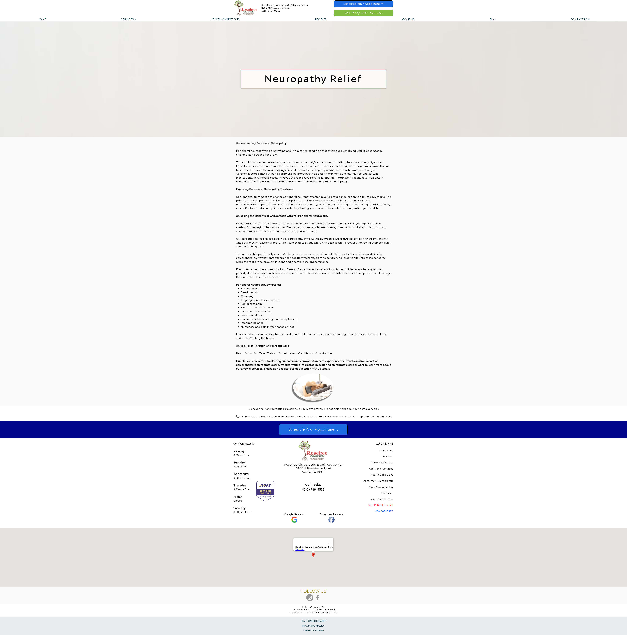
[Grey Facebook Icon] (317, 597)
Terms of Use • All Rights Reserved (314, 610)
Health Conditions (381, 474)
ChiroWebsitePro (327, 612)
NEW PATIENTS (383, 511)
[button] (128, 19)
